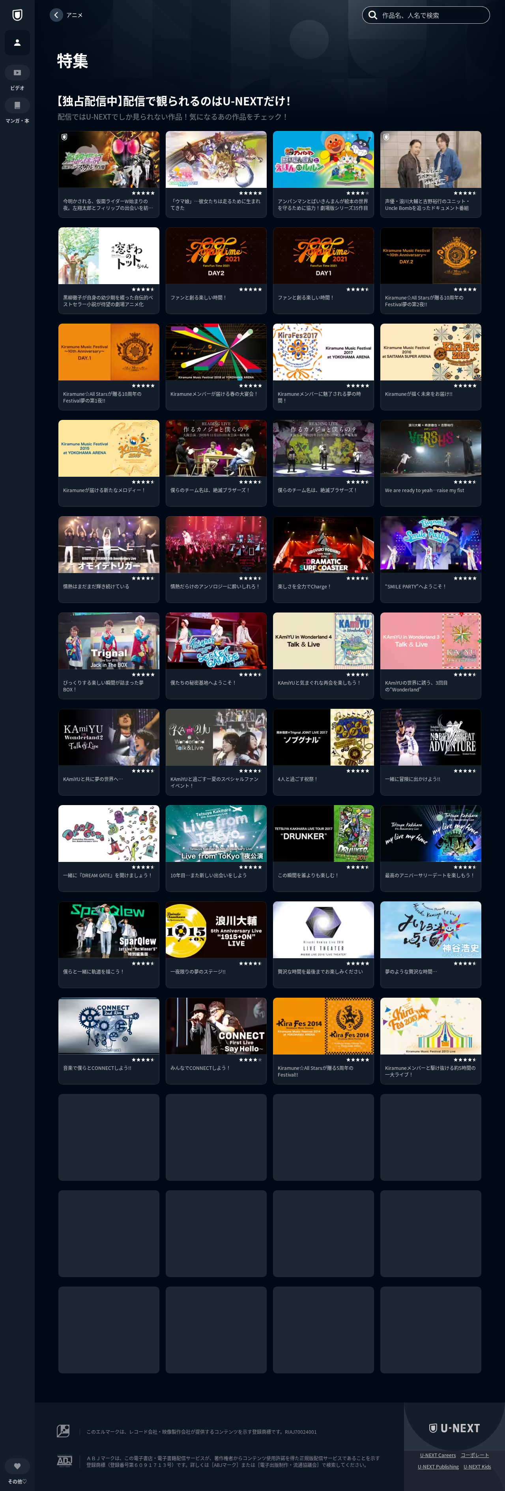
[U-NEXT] (17, 15)
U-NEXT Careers (438, 1455)
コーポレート (475, 1455)
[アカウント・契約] (17, 42)
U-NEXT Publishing (438, 1466)
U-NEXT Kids (477, 1466)
